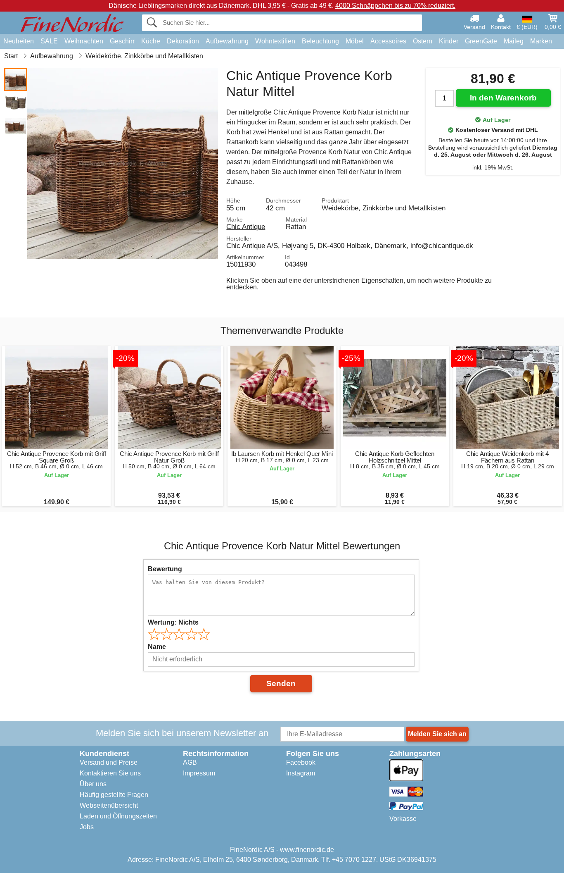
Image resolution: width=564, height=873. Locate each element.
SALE (49, 41)
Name (157, 646)
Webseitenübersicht (109, 805)
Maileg (514, 41)
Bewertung (165, 568)
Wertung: (173, 622)
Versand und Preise (108, 762)
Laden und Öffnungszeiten (118, 816)
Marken (541, 41)
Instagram (300, 773)
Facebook (300, 762)
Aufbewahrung (227, 41)
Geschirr (122, 41)
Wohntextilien (275, 41)
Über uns (93, 783)
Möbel (355, 41)
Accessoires (388, 41)
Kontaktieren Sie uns (110, 773)
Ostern (422, 41)
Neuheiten (18, 41)
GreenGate (481, 41)
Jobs (87, 826)
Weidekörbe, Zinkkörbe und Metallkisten (384, 208)
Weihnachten (83, 41)
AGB (190, 762)
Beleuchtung (320, 41)
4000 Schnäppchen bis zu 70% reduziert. (395, 5)
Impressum (199, 773)
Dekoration (183, 41)
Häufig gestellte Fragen (114, 794)
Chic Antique (245, 226)
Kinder (448, 41)
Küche (150, 41)
